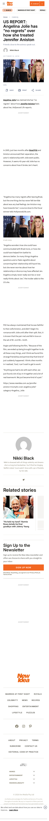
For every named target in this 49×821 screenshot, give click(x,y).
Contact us (31, 746)
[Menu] (4, 3)
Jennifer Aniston (27, 103)
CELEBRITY (12, 700)
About (11, 740)
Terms (35, 740)
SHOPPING (13, 706)
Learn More (13, 810)
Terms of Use (7, 574)
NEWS (25, 700)
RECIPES (36, 700)
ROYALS (42, 10)
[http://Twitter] (23, 479)
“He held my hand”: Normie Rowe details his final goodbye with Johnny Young (16, 524)
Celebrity (15, 17)
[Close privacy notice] (45, 807)
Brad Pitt (33, 150)
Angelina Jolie (9, 100)
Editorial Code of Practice (23, 752)
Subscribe (15, 746)
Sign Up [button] (36, 4)
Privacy (23, 740)
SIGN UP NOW (23, 567)
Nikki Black (14, 50)
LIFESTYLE (17, 713)
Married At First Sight (26, 10)
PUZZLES (30, 713)
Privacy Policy (34, 573)
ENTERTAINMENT (30, 706)
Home (5, 17)
